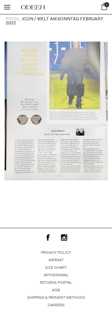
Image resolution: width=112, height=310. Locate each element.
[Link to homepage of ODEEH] (33, 7)
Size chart (56, 267)
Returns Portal (56, 282)
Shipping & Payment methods (56, 297)
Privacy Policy (56, 252)
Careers (56, 305)
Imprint (56, 260)
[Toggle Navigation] (7, 7)
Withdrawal (56, 275)
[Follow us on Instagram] (64, 237)
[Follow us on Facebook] (48, 237)
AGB (56, 290)
